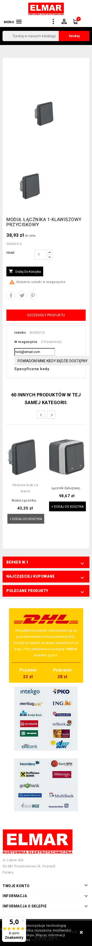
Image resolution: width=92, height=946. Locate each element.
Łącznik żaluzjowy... (67, 488)
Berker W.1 (17, 562)
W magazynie (26, 342)
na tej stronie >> (45, 940)
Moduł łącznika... (25, 500)
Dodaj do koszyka (25, 271)
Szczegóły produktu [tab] (46, 315)
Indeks (20, 332)
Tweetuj (22, 295)
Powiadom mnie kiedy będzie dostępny (53, 361)
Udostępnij (11, 295)
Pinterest (32, 295)
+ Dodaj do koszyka (26, 519)
